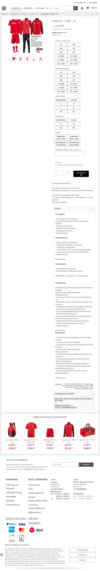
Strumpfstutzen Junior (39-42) (61, 143)
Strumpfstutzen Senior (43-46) (73, 143)
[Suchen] (75, 8)
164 (61, 52)
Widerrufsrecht (35, 492)
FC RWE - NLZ (56, 35)
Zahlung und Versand (12, 486)
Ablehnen (82, 560)
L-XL (60, 128)
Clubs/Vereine (13, 504)
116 (61, 44)
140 (61, 48)
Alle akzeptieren (82, 550)
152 (74, 48)
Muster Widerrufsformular (37, 498)
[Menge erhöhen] (68, 173)
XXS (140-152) (60, 100)
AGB (30, 488)
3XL (74, 64)
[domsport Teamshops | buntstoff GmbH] (4, 8)
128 (74, 44)
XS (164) (73, 100)
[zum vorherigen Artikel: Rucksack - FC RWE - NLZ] (92, 14)
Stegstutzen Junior (61, 137)
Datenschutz (34, 512)
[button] (82, 8)
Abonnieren (86, 464)
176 (74, 52)
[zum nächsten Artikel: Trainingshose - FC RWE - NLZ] (96, 14)
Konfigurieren (82, 555)
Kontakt (93, 2)
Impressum (80, 2)
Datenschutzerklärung (14, 467)
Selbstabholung (14, 492)
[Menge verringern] (57, 173)
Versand (69, 29)
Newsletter (11, 496)
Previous (9, 59)
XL (73, 60)
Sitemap (10, 500)
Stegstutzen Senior (73, 137)
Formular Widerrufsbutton (36, 506)
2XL (61, 64)
